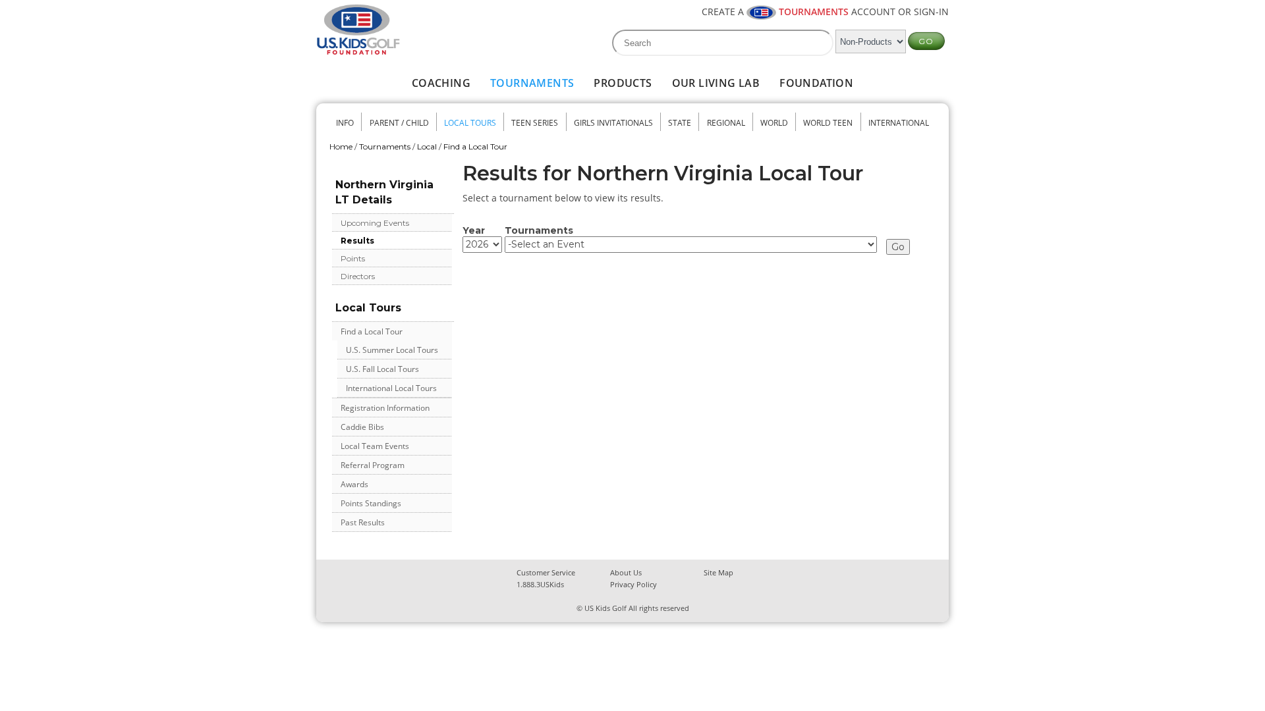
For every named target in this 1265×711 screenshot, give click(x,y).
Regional (726, 122)
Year (474, 230)
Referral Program (373, 465)
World (774, 122)
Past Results (363, 522)
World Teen (828, 122)
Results (357, 241)
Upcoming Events (375, 223)
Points (353, 258)
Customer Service (546, 572)
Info (345, 122)
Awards (354, 484)
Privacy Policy (633, 584)
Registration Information (385, 407)
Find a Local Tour (475, 146)
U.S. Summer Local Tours (392, 350)
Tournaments (532, 83)
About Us (626, 572)
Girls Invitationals (613, 122)
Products (623, 83)
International (898, 122)
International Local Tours (391, 388)
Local (427, 146)
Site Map (718, 572)
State (679, 122)
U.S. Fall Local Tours (382, 369)
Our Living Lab (716, 83)
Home (340, 146)
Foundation (816, 83)
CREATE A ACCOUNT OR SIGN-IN (825, 11)
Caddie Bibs (362, 427)
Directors (358, 276)
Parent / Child (399, 122)
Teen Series (534, 122)
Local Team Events (375, 446)
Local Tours (470, 122)
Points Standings (371, 503)
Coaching (441, 83)
